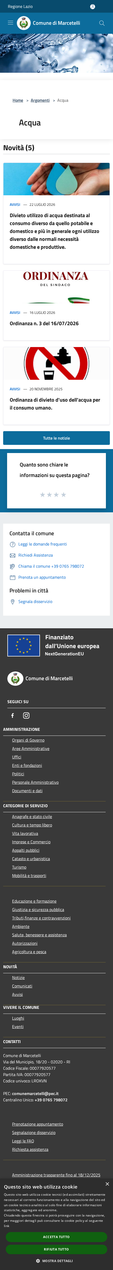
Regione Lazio (20, 6)
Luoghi (18, 1018)
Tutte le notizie (56, 438)
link (6, 1226)
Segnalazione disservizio (33, 1132)
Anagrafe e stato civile (32, 816)
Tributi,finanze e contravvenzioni (41, 918)
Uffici (16, 757)
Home (18, 100)
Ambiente (20, 926)
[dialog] (56, 1224)
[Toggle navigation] (10, 23)
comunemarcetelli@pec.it (35, 1093)
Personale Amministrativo (35, 782)
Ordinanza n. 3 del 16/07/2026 (44, 323)
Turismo (19, 867)
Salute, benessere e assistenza (39, 935)
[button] (56, 1261)
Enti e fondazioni (27, 765)
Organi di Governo (28, 740)
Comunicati (22, 986)
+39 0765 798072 (51, 1100)
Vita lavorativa (25, 833)
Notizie (18, 977)
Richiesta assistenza (30, 1149)
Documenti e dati (27, 790)
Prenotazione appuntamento (37, 1124)
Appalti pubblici (25, 850)
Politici (18, 774)
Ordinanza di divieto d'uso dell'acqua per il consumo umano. (55, 404)
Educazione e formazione (34, 901)
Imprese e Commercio (31, 842)
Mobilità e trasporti (29, 875)
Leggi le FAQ (23, 1141)
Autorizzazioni (25, 943)
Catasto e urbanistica (31, 858)
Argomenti (40, 100)
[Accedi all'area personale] (93, 7)
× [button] (107, 1184)
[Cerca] (102, 23)
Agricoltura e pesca (29, 951)
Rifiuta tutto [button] (56, 1249)
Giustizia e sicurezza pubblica (38, 909)
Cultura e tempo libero (32, 825)
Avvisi (15, 204)
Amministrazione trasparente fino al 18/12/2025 (56, 1175)
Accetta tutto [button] (56, 1237)
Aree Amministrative (30, 748)
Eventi (18, 1026)
